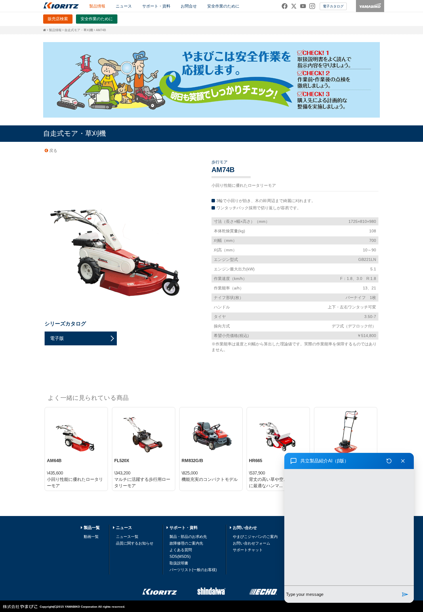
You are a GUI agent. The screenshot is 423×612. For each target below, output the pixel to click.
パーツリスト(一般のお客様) (193, 570)
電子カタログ (333, 6)
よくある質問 (180, 550)
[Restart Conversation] (389, 461)
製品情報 (55, 30)
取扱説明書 (178, 563)
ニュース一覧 (127, 536)
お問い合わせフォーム (251, 543)
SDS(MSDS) (179, 556)
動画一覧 (91, 536)
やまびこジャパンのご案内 (255, 536)
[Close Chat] (403, 461)
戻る (52, 150)
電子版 (57, 338)
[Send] (405, 594)
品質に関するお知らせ (134, 543)
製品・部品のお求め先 (188, 536)
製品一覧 (92, 527)
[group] (349, 527)
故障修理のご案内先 (186, 543)
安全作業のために (223, 6)
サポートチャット (248, 550)
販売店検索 (58, 18)
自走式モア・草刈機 (78, 30)
